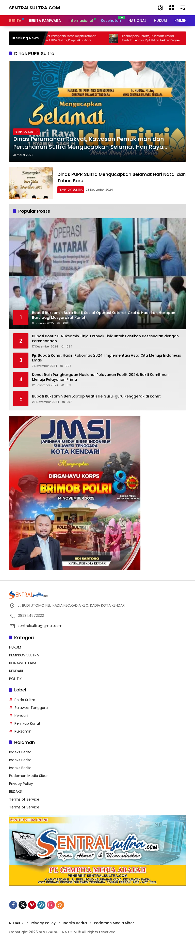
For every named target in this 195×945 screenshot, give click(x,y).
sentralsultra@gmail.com (40, 625)
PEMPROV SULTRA (26, 132)
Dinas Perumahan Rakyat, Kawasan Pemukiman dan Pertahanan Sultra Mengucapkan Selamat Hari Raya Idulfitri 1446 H (88, 143)
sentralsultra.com (34, 8)
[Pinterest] (32, 905)
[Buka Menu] (172, 8)
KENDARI (16, 670)
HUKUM (15, 647)
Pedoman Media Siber (28, 775)
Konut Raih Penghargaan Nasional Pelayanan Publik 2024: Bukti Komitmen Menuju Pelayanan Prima (100, 377)
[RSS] (60, 905)
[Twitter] (23, 905)
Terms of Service (24, 799)
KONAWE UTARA (22, 663)
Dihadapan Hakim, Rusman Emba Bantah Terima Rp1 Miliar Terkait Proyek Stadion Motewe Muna (125, 38)
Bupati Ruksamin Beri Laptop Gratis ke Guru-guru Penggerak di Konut (96, 396)
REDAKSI (16, 791)
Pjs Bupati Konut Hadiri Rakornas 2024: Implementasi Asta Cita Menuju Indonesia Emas (106, 358)
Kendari (21, 715)
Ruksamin (22, 731)
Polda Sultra (24, 699)
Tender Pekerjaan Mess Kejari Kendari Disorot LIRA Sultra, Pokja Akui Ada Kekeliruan (43, 38)
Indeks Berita (20, 752)
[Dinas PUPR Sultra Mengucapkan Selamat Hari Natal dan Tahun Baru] (31, 183)
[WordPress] (41, 905)
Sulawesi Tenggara (31, 707)
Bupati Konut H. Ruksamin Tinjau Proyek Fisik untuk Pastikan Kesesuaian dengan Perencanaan (105, 339)
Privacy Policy (21, 783)
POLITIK (15, 678)
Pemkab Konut (27, 723)
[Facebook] (13, 905)
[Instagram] (51, 905)
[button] (160, 8)
